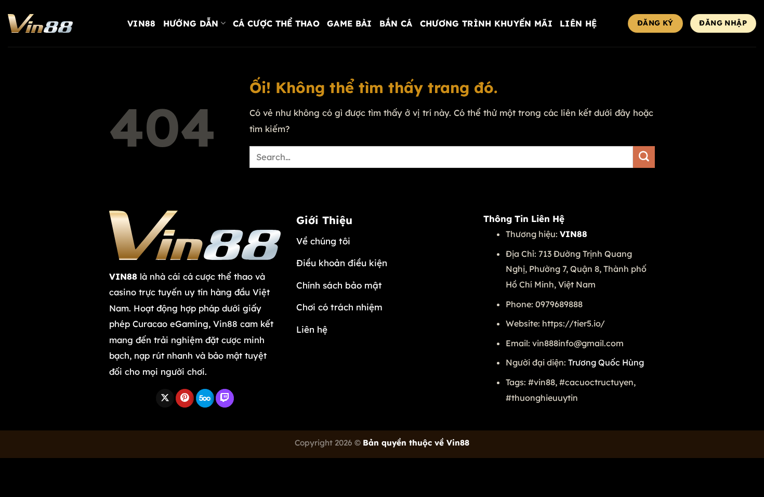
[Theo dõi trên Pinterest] (185, 398)
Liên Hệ (578, 23)
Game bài (349, 23)
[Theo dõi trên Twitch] (225, 398)
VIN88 (141, 23)
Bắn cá (396, 23)
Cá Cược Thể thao (276, 23)
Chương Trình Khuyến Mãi (486, 23)
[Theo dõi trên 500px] (205, 398)
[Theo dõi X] (165, 398)
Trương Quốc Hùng (606, 362)
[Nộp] (644, 157)
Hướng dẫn (191, 23)
